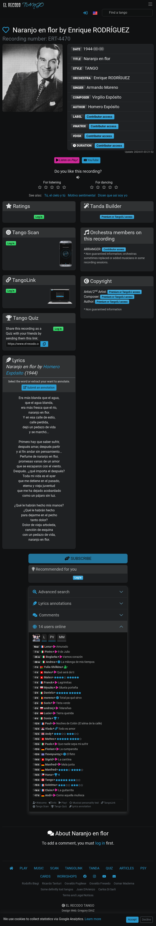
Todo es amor (66, 728)
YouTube (93, 160)
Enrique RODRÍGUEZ (101, 77)
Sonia (47, 718)
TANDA (94, 868)
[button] (94, 13)
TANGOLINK (73, 868)
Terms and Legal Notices (78, 895)
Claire (49, 790)
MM (62, 637)
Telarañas (64, 708)
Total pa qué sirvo (71, 697)
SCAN (54, 868)
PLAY (23, 868)
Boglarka (51, 656)
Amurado (62, 646)
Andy (48, 733)
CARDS (45, 876)
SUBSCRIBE (80, 558)
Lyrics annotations (54, 603)
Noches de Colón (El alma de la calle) (79, 723)
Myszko (49, 687)
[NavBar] (150, 4)
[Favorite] (6, 30)
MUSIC (39, 868)
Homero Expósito (96, 106)
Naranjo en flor (91, 58)
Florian (49, 749)
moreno (49, 697)
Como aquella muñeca (70, 795)
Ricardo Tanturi (51, 883)
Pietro (49, 651)
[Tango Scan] (59, 661)
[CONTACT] (114, 876)
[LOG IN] (85, 13)
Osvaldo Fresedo (99, 883)
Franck (48, 682)
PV (52, 637)
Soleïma (50, 784)
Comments (49, 615)
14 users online (52, 626)
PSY (143, 868)
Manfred (50, 764)
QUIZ (109, 868)
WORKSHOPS (67, 876)
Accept (132, 919)
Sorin (47, 703)
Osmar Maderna (124, 883)
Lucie (47, 713)
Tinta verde (62, 703)
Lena (47, 646)
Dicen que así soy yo (112, 195)
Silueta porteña (68, 687)
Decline (146, 919)
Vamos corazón (72, 656)
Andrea (50, 661)
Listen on (68, 160)
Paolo (49, 744)
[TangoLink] (56, 728)
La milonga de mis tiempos (77, 661)
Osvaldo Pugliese (75, 883)
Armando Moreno (95, 87)
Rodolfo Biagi (30, 883)
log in (100, 843)
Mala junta (68, 764)
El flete (71, 754)
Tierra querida (65, 713)
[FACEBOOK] (85, 876)
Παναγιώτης (53, 754)
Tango (49, 779)
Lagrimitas (64, 682)
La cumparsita (68, 749)
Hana (48, 774)
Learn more (93, 919)
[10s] (78, 177)
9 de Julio (63, 651)
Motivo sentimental (81, 195)
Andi (48, 795)
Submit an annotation (41, 387)
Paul (48, 723)
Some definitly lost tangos (57, 889)
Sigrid (49, 759)
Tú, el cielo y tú (54, 195)
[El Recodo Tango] (11, 868)
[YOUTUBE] (104, 876)
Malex (48, 672)
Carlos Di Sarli (107, 889)
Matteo (49, 738)
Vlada (49, 728)
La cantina (64, 759)
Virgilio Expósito (97, 97)
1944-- (88, 48)
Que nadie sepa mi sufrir (72, 744)
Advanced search (53, 591)
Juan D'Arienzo (85, 889)
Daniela (49, 692)
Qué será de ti (65, 672)
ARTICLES (126, 868)
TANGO (85, 68)
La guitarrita (65, 790)
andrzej (49, 708)
